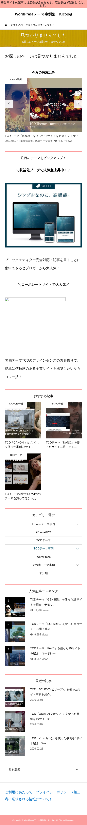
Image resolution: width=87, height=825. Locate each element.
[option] (43, 110)
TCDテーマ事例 (44, 548)
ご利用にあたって (18, 792)
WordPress (43, 556)
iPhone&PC (43, 532)
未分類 (43, 573)
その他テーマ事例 (43, 565)
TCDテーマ (43, 540)
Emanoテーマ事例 (43, 524)
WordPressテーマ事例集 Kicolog (43, 13)
